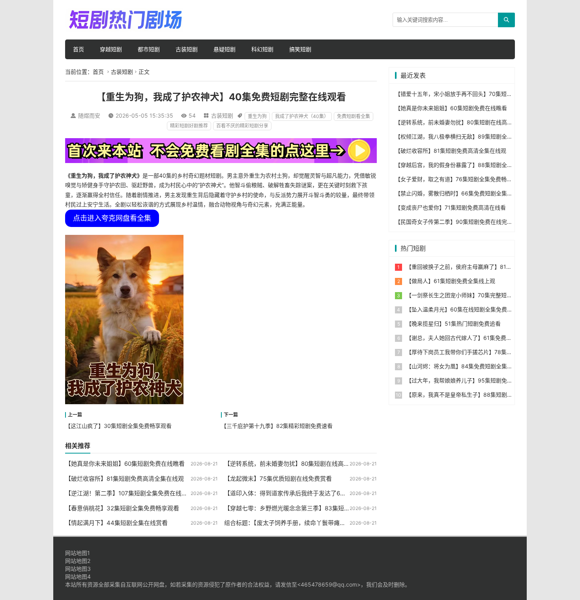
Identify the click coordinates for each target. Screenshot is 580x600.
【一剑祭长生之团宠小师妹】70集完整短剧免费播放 (470, 295)
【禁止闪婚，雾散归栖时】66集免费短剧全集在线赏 (459, 193)
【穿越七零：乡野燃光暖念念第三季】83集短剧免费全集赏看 (304, 508)
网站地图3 (78, 568)
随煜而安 (89, 115)
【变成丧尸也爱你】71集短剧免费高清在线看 (450, 207)
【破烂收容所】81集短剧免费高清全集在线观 (124, 478)
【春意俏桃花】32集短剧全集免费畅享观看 (122, 508)
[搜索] (506, 20)
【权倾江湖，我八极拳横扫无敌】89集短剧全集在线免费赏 (467, 136)
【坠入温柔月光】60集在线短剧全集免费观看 (462, 309)
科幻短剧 (262, 49)
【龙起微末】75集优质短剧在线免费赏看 (278, 478)
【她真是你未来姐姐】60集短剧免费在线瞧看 (125, 463)
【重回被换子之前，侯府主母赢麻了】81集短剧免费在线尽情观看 (486, 266)
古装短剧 (187, 49)
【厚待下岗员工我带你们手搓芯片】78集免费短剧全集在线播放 (484, 352)
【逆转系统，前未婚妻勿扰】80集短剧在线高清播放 (292, 463)
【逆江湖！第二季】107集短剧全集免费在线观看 (129, 493)
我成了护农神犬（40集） (302, 116)
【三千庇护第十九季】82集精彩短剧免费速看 (277, 425)
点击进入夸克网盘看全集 (112, 218)
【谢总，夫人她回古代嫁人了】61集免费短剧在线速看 (472, 337)
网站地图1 (77, 552)
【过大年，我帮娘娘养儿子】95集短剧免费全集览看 (470, 380)
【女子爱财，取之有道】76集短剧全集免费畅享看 (456, 179)
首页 (78, 49)
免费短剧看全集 (353, 116)
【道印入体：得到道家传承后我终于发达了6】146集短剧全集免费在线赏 (319, 493)
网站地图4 (78, 576)
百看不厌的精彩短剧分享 (242, 126)
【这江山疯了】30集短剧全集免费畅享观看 (118, 425)
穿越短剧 (111, 49)
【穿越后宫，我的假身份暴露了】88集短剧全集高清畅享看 (467, 164)
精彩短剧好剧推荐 (189, 126)
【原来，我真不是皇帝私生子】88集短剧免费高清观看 (473, 394)
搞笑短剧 (300, 49)
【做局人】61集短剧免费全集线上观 (450, 281)
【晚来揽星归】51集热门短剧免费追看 (453, 323)
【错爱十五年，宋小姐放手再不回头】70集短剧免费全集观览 (470, 93)
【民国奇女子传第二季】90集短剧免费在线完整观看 (459, 221)
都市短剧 (149, 49)
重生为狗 (257, 116)
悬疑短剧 (224, 49)
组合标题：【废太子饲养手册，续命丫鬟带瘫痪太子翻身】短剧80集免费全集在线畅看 (335, 523)
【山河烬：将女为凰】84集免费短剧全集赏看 (462, 366)
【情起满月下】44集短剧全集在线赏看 (116, 523)
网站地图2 (77, 560)
